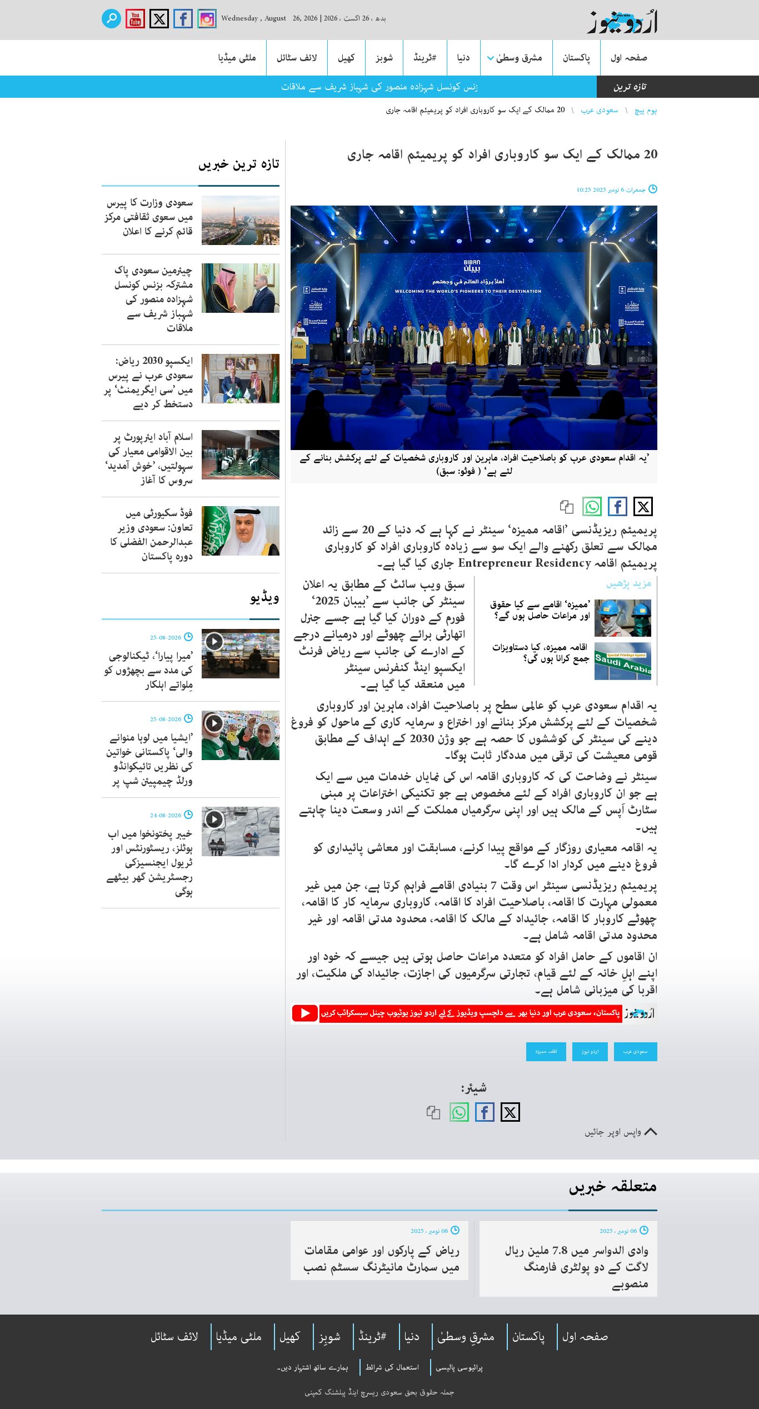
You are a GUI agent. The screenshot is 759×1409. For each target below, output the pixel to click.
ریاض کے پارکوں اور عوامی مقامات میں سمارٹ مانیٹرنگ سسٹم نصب (381, 1259)
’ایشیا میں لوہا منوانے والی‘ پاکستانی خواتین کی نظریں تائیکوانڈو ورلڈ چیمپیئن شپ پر (149, 759)
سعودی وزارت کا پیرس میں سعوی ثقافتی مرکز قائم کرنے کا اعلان (148, 217)
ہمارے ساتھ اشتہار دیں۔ (312, 1367)
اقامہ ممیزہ (546, 1051)
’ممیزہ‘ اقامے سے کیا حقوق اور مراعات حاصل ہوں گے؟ (540, 610)
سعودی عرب (599, 110)
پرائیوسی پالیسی (459, 1367)
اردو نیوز (590, 1051)
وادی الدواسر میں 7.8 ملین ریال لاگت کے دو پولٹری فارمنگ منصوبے (576, 1267)
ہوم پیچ (646, 110)
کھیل (346, 58)
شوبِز (329, 1337)
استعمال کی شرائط (392, 1367)
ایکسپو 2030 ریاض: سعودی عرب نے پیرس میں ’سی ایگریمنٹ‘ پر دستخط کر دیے (148, 382)
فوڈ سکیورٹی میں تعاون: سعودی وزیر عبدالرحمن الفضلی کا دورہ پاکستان (151, 535)
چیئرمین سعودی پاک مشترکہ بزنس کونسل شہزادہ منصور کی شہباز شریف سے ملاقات (153, 299)
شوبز (384, 58)
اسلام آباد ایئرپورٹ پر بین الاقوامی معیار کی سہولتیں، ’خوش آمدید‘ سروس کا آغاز (149, 458)
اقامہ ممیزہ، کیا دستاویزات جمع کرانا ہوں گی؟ (541, 653)
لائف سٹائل (297, 58)
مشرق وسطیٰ (519, 58)
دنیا (463, 58)
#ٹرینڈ (425, 58)
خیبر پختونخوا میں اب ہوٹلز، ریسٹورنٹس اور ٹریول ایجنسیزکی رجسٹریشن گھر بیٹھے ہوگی (149, 863)
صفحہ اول (629, 58)
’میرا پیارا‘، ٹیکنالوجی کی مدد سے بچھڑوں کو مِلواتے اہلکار (148, 670)
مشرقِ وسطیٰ (466, 1337)
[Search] (111, 18)
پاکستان (576, 58)
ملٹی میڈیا (237, 58)
